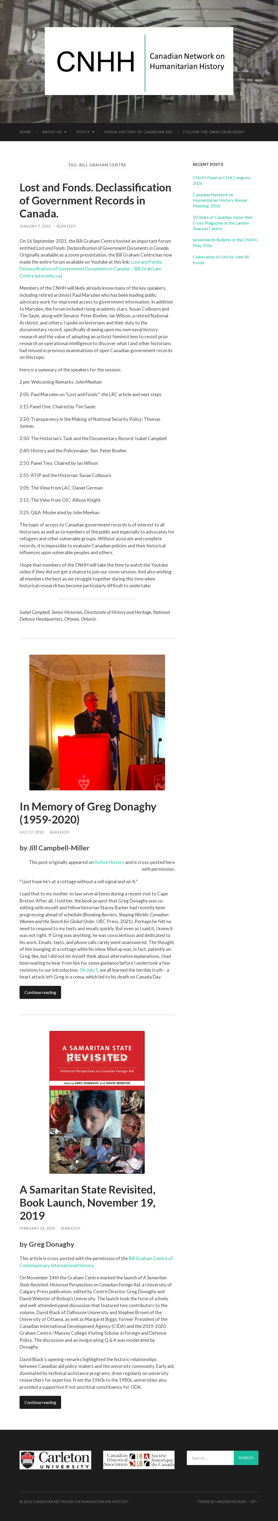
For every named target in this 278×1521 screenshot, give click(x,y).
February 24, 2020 (37, 1228)
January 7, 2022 (35, 226)
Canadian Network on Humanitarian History (81, 1502)
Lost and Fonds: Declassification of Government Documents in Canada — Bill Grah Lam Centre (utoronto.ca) (91, 269)
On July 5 (89, 970)
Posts (83, 132)
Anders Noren (231, 1502)
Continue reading (40, 992)
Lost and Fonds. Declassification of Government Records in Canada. (95, 200)
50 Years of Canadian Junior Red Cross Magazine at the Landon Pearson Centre (222, 222)
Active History (109, 862)
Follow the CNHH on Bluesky (213, 132)
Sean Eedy (66, 226)
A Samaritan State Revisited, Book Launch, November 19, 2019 (88, 1202)
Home (25, 132)
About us (52, 132)
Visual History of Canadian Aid (138, 132)
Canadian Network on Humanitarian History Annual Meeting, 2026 (220, 200)
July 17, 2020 (32, 832)
